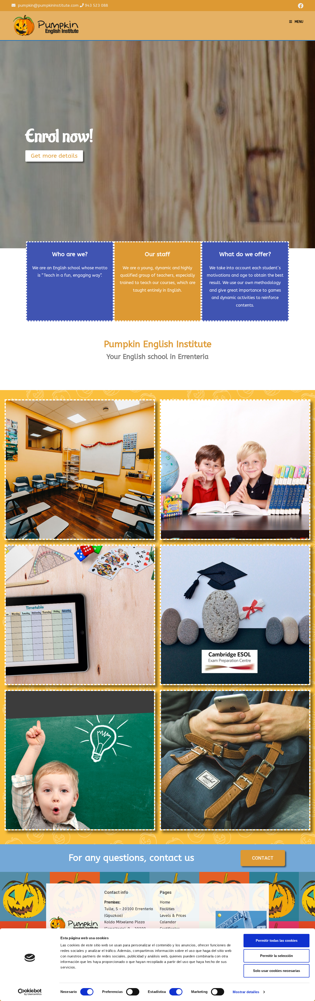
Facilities (167, 909)
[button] (54, 156)
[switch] (132, 991)
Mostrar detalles (246, 992)
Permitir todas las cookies (276, 940)
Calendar (168, 922)
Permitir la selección (276, 956)
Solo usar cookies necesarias (276, 971)
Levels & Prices (173, 915)
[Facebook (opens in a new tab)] (300, 6)
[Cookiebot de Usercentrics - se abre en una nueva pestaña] (30, 992)
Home (165, 902)
